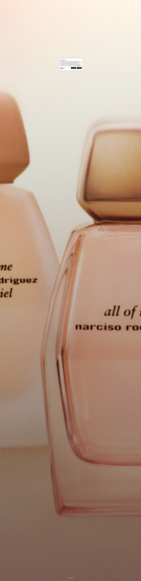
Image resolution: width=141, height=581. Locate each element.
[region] (71, 64)
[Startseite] (70, 1)
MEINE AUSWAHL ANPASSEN (62, 68)
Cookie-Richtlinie (79, 65)
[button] (2, 1)
